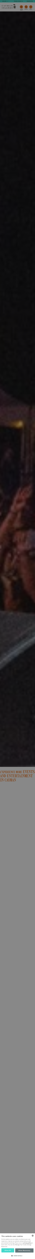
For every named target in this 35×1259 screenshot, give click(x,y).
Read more (4, 1246)
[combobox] (33, 1236)
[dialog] (17, 1246)
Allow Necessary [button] (24, 1250)
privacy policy (27, 1243)
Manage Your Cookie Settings (23, 1244)
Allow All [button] (8, 1250)
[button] (17, 1256)
